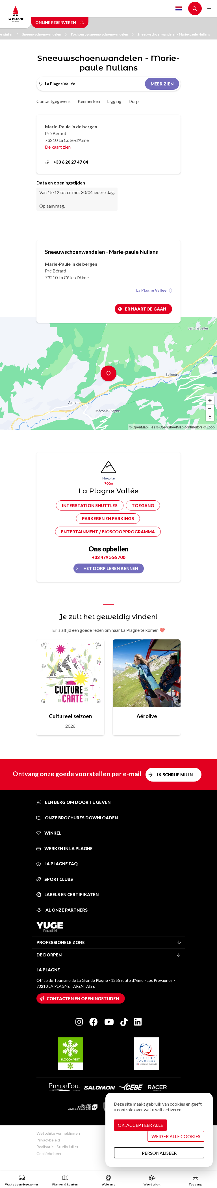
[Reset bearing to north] (210, 417)
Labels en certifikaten (71, 894)
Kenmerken (89, 101)
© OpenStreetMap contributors (179, 426)
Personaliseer (159, 1153)
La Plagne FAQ (61, 863)
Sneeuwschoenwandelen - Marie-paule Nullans (173, 34)
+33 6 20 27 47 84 (70, 161)
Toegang (143, 505)
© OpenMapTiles (142, 426)
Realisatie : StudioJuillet (57, 1146)
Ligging (114, 101)
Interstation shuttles (90, 505)
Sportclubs (58, 879)
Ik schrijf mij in (175, 774)
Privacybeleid (48, 1140)
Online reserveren (56, 22)
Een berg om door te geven (77, 802)
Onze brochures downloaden (81, 817)
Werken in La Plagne (68, 848)
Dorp (134, 101)
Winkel (52, 832)
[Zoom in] (210, 400)
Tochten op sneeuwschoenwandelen (99, 34)
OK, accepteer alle (140, 1125)
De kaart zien (58, 146)
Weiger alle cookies (175, 1136)
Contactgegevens (53, 101)
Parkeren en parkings (108, 518)
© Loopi (209, 426)
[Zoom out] (210, 408)
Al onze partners (66, 909)
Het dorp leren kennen (110, 568)
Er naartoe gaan (145, 308)
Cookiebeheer (49, 1153)
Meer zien (162, 83)
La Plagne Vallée (151, 290)
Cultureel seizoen (70, 716)
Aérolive (146, 716)
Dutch (178, 8)
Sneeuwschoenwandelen (41, 34)
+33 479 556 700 (108, 557)
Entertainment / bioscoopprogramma (108, 531)
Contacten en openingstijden (83, 998)
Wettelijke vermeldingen (58, 1133)
